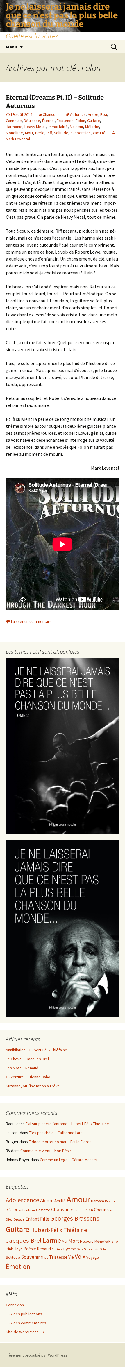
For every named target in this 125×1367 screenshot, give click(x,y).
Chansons (51, 114)
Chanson (60, 1209)
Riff (49, 132)
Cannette (14, 120)
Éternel (48, 120)
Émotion (18, 1266)
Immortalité (58, 126)
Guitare (93, 120)
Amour (78, 1199)
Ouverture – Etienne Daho (28, 1076)
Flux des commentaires (26, 1322)
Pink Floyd (14, 1248)
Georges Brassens (74, 1218)
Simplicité (91, 1249)
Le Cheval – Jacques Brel (27, 1058)
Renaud (44, 1248)
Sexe (80, 1249)
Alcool (46, 1200)
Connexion (15, 1304)
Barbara (97, 1201)
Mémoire (101, 1241)
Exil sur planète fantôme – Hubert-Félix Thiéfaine (67, 1123)
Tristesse (58, 1257)
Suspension (80, 132)
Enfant (32, 1219)
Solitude (61, 132)
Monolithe (14, 132)
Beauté (110, 1201)
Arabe (93, 114)
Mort (29, 132)
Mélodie (92, 126)
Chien (88, 1210)
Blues (18, 1210)
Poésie (30, 1248)
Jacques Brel (24, 1240)
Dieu (9, 1219)
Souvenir (30, 1257)
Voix (80, 1256)
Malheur (76, 126)
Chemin (77, 1210)
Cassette (43, 1210)
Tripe (44, 1257)
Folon (80, 120)
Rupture (57, 1249)
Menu (11, 47)
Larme (51, 1240)
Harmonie (14, 126)
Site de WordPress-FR (25, 1331)
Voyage (92, 1257)
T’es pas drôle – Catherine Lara (56, 1132)
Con (109, 1210)
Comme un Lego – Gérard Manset (68, 1159)
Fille (44, 1219)
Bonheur (28, 1210)
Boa (103, 114)
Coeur (100, 1209)
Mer (64, 1241)
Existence (65, 120)
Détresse (32, 120)
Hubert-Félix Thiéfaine (58, 1230)
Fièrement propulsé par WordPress (36, 1355)
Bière (9, 1210)
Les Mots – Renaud (22, 1067)
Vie (71, 1257)
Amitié (60, 1200)
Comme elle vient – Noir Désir (45, 1150)
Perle (39, 132)
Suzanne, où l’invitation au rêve (33, 1085)
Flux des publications (24, 1313)
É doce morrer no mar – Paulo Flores (60, 1141)
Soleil (103, 1249)
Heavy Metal (35, 126)
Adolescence (22, 1200)
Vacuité (99, 132)
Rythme (69, 1248)
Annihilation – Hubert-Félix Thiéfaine (36, 1049)
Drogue (19, 1219)
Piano (113, 1241)
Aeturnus (78, 114)
